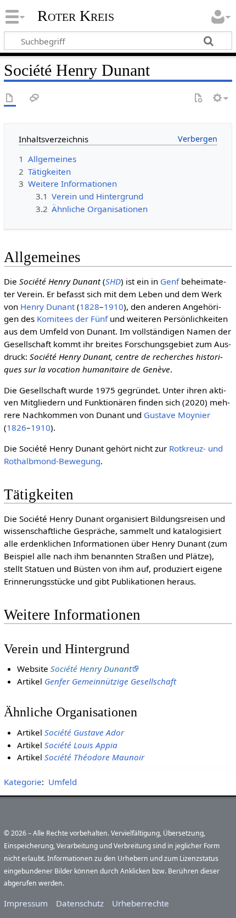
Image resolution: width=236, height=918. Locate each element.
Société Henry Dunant (91, 668)
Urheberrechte (140, 903)
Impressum (26, 903)
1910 (113, 306)
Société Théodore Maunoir (94, 757)
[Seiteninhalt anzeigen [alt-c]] (10, 98)
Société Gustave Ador (84, 732)
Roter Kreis (75, 16)
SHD (113, 281)
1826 (16, 427)
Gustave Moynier (177, 414)
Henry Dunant (47, 306)
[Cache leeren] (198, 98)
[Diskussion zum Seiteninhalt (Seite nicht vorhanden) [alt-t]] (35, 98)
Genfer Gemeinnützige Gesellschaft (110, 681)
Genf (169, 281)
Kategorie (23, 781)
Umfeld (62, 781)
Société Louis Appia (80, 744)
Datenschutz (80, 903)
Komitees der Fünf (72, 318)
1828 (89, 306)
